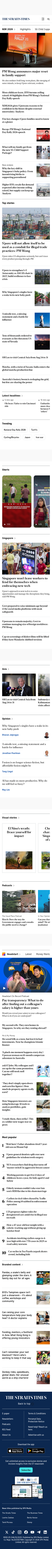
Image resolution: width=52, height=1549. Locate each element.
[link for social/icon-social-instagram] (19, 1532)
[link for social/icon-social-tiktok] (13, 1532)
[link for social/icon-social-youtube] (32, 1532)
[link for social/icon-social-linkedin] (45, 1532)
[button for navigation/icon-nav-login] (43, 19)
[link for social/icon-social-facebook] (26, 1532)
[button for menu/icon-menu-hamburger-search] (48, 19)
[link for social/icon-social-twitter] (7, 1532)
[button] (43, 19)
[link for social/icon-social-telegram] (39, 1532)
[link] (15, 19)
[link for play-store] (36, 1450)
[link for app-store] (16, 1450)
